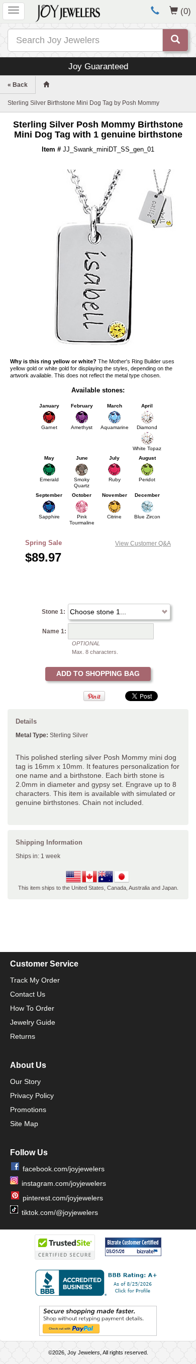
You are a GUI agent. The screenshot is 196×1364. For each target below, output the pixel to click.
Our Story (25, 1081)
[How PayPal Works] (98, 1320)
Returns (22, 1036)
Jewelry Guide (32, 1022)
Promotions (28, 1110)
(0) (185, 11)
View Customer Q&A (143, 543)
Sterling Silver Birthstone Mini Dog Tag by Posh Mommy (83, 102)
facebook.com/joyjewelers (64, 1169)
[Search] (175, 40)
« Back (18, 84)
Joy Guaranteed (98, 66)
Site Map (24, 1124)
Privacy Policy (32, 1096)
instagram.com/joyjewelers (64, 1183)
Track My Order (35, 980)
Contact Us (27, 994)
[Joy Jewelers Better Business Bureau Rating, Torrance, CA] (98, 1283)
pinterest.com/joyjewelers (63, 1198)
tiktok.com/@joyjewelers (60, 1212)
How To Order (32, 1008)
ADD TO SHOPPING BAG (98, 673)
